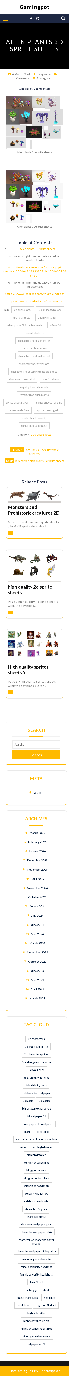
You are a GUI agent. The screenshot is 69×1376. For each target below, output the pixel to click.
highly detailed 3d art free (36, 1328)
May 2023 (37, 980)
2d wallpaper (36, 1069)
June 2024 (37, 924)
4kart (27, 1131)
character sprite (36, 1216)
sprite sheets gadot (49, 410)
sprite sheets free (18, 410)
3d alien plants (23, 309)
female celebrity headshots (36, 1274)
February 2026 (37, 842)
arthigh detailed (36, 1154)
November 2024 (37, 888)
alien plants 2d (21, 317)
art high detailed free (36, 1162)
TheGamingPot (21, 1371)
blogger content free (36, 1178)
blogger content (36, 1170)
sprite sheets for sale (49, 402)
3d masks (44, 1100)
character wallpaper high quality (36, 1251)
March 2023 (37, 998)
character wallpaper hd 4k (36, 1232)
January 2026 (37, 851)
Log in (37, 792)
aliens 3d (55, 325)
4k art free (42, 1131)
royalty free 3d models (34, 387)
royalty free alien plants (34, 394)
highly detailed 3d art (36, 1320)
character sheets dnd (22, 379)
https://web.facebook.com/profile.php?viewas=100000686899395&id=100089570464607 (34, 271)
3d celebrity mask (36, 1085)
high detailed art (46, 1305)
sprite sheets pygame (34, 425)
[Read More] (10, 533)
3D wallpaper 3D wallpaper (36, 1124)
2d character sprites (36, 1054)
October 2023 (37, 961)
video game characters (36, 1336)
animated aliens (34, 333)
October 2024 (37, 897)
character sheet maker (34, 348)
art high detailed (43, 1147)
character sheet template (34, 363)
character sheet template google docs (34, 371)
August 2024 (37, 906)
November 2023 (37, 952)
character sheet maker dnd (34, 356)
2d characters (36, 1039)
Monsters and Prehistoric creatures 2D (34, 509)
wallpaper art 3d (36, 1344)
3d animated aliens (50, 309)
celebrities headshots (36, 1185)
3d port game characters (36, 1108)
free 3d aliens (50, 379)
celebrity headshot (36, 1193)
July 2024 (37, 915)
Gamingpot (34, 6)
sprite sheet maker (17, 402)
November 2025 (37, 869)
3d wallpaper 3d (36, 1116)
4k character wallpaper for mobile (36, 1139)
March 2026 (37, 832)
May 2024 (37, 934)
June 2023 (37, 970)
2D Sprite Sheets (41, 434)
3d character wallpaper (36, 1093)
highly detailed (36, 1313)
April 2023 (37, 989)
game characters (27, 1297)
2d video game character (36, 1062)
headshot (49, 1297)
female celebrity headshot (36, 1266)
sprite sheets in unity (34, 418)
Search (36, 755)
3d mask (28, 1100)
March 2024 (37, 943)
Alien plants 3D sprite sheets (37, 248)
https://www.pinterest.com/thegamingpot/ (34, 293)
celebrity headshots (36, 1201)
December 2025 (37, 860)
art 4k (23, 1147)
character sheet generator (34, 340)
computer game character (36, 1259)
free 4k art (36, 1282)
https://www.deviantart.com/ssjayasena (34, 301)
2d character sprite (36, 1046)
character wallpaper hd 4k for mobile (36, 1241)
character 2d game (36, 1209)
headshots (23, 1305)
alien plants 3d (47, 317)
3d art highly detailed (36, 1077)
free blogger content (36, 1290)
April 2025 (37, 878)
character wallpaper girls (36, 1224)
